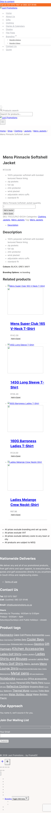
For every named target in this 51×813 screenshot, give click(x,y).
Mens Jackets (18, 220)
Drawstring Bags (5, 644)
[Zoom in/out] (1, 767)
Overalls (2, 683)
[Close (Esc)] (8, 767)
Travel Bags (34, 691)
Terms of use (11, 582)
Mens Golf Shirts (11, 663)
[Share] (6, 767)
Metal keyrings (5, 674)
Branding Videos (14, 43)
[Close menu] (0, 774)
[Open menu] (2, 122)
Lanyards (32, 659)
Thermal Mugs (21, 690)
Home (9, 13)
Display (9, 29)
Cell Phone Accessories (32, 635)
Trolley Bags (43, 691)
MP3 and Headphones (37, 674)
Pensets (13, 683)
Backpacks (6, 634)
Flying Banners (28, 644)
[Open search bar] (1, 107)
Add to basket (8, 210)
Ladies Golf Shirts (10, 654)
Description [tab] (13, 225)
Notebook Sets (21, 679)
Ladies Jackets (28, 654)
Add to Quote (8, 214)
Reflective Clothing (18, 686)
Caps (16, 634)
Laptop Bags (43, 659)
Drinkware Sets (17, 644)
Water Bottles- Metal (20, 694)
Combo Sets (20, 639)
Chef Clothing (8, 640)
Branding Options (15, 40)
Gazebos (39, 643)
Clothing (10, 23)
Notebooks (7, 678)
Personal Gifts (23, 682)
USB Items (4, 695)
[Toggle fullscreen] (3, 767)
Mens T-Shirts (42, 669)
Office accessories (37, 678)
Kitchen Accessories (28, 649)
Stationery (8, 691)
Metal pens (20, 673)
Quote (9, 50)
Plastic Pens (37, 682)
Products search (11, 110)
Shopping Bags (37, 686)
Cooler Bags (35, 639)
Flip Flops (10, 33)
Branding (8, 799)
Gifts (8, 20)
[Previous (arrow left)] (1, 770)
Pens (7, 683)
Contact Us (11, 46)
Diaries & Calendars (15, 26)
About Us (10, 16)
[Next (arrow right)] (3, 770)
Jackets (6, 220)
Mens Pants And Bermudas (28, 669)
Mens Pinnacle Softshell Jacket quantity (22, 203)
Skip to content (7, 1)
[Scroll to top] (2, 762)
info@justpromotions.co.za (19, 605)
